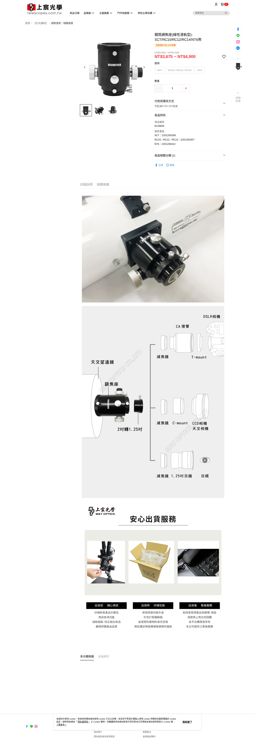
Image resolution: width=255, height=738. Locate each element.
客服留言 (147, 732)
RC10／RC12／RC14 (180, 70)
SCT (159, 70)
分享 (160, 165)
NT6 (199, 70)
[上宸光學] (44, 9)
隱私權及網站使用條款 (104, 736)
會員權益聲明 (149, 736)
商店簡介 (98, 732)
